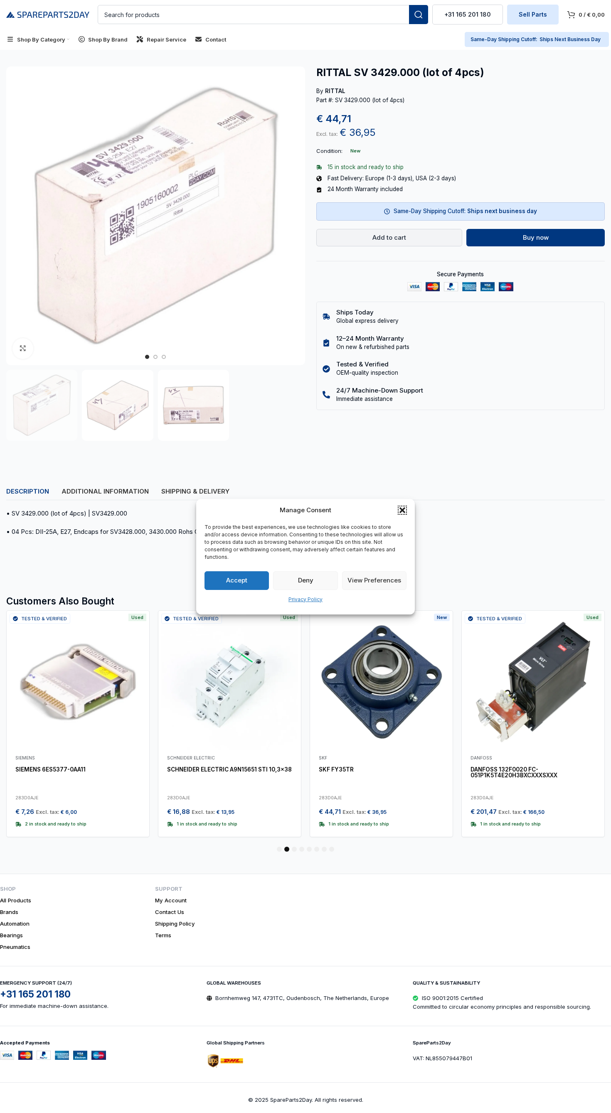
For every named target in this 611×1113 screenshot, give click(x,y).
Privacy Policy (305, 599)
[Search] (418, 14)
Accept (236, 580)
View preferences (374, 580)
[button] (402, 510)
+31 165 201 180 (467, 14)
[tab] (27, 491)
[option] (147, 357)
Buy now (536, 237)
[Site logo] (47, 14)
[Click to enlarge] (22, 348)
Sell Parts (533, 14)
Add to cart (389, 237)
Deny (305, 580)
